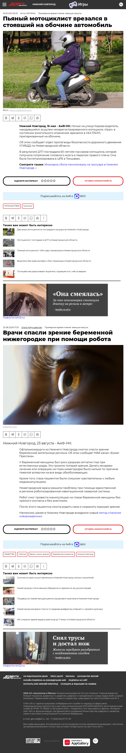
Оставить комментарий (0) (98, 181)
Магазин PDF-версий (87, 676)
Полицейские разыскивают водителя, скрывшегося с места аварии (51, 271)
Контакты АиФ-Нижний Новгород (40, 684)
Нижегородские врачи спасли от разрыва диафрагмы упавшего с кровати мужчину (60, 609)
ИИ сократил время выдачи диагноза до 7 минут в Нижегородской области (56, 619)
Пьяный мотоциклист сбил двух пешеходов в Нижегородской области (53, 250)
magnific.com (10, 427)
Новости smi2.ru (14, 317)
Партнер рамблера (51, 741)
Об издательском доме (35, 676)
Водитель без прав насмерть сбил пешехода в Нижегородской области (54, 261)
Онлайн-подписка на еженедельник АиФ (44, 680)
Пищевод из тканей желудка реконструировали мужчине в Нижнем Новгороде (58, 598)
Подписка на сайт (78, 680)
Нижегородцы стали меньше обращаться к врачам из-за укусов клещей (54, 588)
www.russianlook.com (20, 110)
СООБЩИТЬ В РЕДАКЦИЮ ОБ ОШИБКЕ (78, 684)
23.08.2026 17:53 (11, 327)
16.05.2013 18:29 (10, 13)
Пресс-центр (56, 676)
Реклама (70, 676)
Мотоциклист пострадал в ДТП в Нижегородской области (47, 240)
